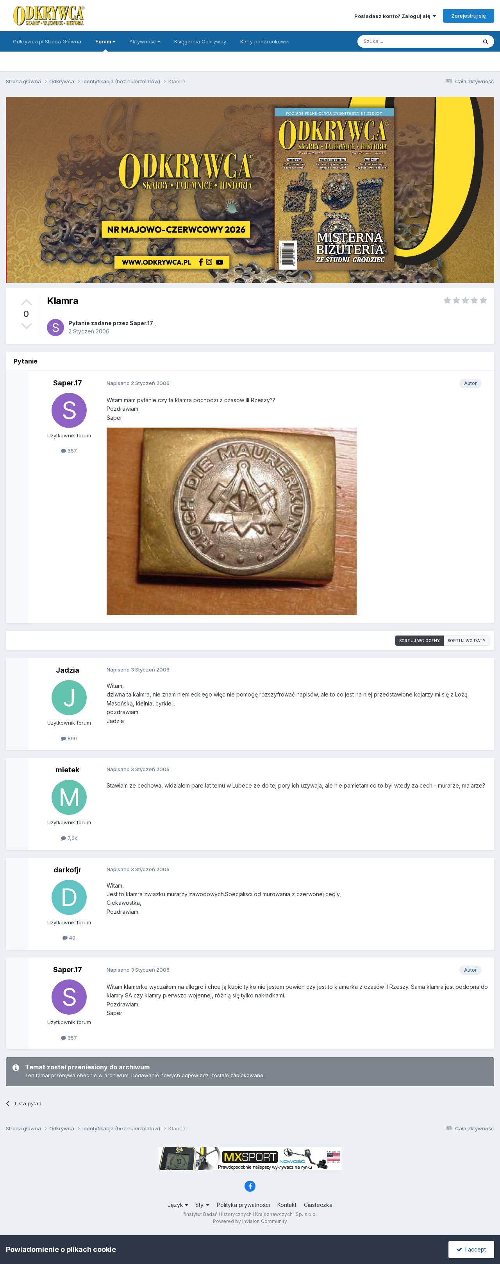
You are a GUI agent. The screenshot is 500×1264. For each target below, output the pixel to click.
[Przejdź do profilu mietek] (69, 797)
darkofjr (68, 870)
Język (176, 1204)
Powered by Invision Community (250, 1221)
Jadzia (67, 670)
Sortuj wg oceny (419, 640)
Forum (103, 41)
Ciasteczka (318, 1204)
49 (71, 938)
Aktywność (143, 41)
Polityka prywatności (243, 1204)
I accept (474, 1249)
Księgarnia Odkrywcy (200, 41)
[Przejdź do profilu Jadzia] (69, 697)
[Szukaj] (485, 41)
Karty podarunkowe (264, 41)
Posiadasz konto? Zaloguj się (393, 16)
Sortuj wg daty (467, 640)
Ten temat (454, 41)
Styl (200, 1204)
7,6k (71, 838)
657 (71, 451)
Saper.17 (141, 323)
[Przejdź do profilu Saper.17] (55, 327)
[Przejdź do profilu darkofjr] (69, 897)
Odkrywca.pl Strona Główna (47, 41)
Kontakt (286, 1204)
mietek (67, 770)
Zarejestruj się (468, 16)
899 (71, 738)
